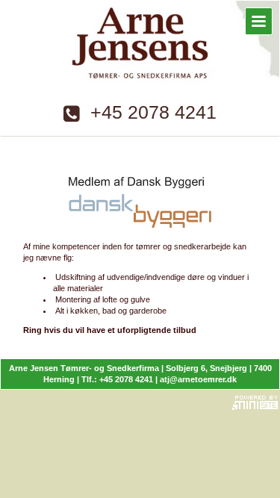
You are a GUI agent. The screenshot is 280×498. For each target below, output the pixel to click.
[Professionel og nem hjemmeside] (255, 400)
